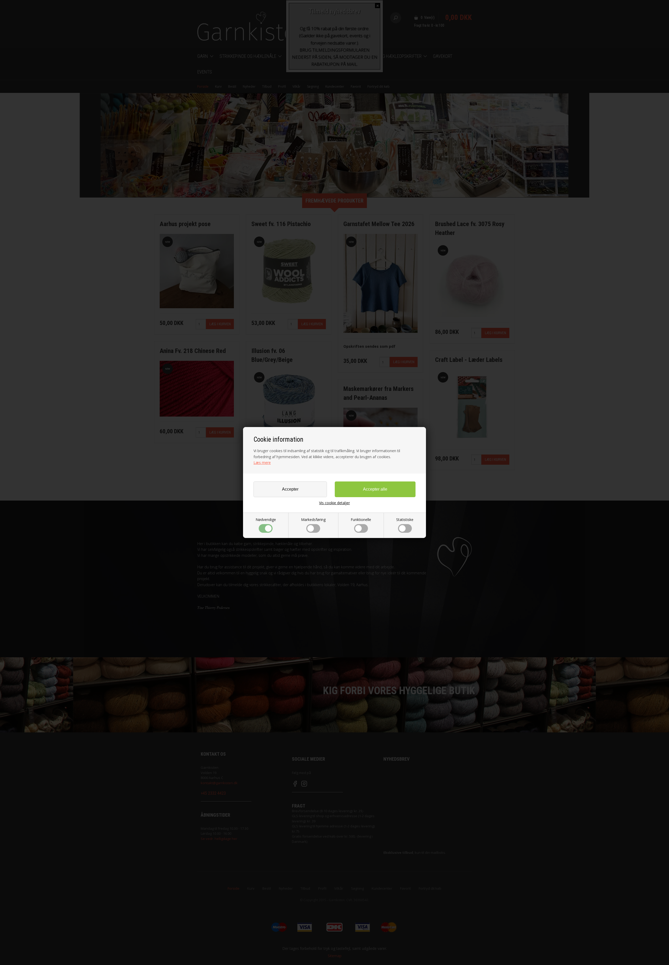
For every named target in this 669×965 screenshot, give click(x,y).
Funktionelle (361, 519)
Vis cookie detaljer (334, 503)
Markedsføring (313, 519)
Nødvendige (266, 519)
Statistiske (404, 519)
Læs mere (262, 462)
